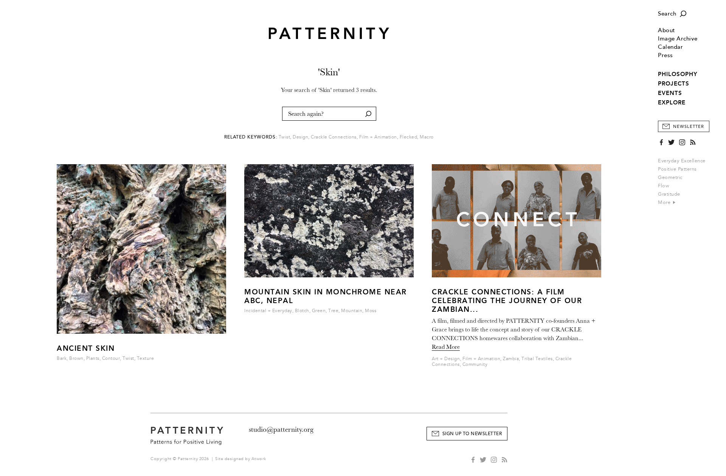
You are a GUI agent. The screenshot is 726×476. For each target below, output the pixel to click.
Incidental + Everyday (268, 311)
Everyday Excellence (682, 161)
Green (319, 311)
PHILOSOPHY (677, 74)
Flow (663, 186)
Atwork (258, 458)
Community (475, 364)
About (666, 30)
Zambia (511, 359)
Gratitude (669, 194)
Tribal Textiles (537, 359)
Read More (446, 347)
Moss (370, 311)
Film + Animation (378, 137)
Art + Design (446, 359)
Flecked (408, 137)
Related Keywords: (250, 137)
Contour (111, 358)
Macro (427, 137)
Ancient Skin (86, 348)
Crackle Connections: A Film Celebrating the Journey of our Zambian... (507, 301)
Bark (62, 358)
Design (300, 137)
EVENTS (670, 93)
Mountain (351, 311)
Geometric (670, 177)
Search (667, 14)
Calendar (670, 47)
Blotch (302, 311)
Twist (284, 137)
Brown (76, 358)
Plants (92, 358)
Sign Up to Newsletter (472, 434)
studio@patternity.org (281, 429)
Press (665, 55)
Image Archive (678, 39)
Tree (333, 311)
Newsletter (688, 126)
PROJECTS (673, 83)
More (665, 202)
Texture (145, 358)
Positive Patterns (677, 169)
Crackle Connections (334, 137)
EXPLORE (672, 102)
